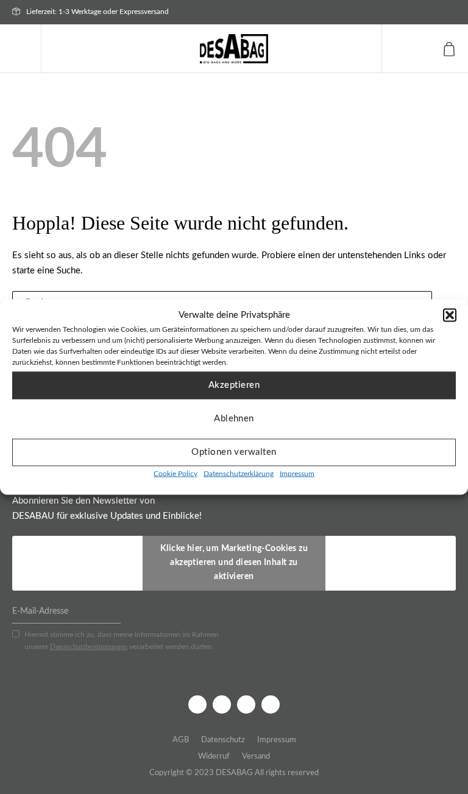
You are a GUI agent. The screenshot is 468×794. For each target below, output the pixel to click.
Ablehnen (234, 418)
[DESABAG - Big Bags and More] (234, 48)
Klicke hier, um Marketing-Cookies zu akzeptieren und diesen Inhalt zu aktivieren (234, 562)
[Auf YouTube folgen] (270, 704)
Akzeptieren (234, 385)
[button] (450, 315)
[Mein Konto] (423, 48)
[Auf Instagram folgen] (222, 704)
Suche (396, 48)
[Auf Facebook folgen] (197, 704)
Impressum (297, 473)
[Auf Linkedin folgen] (246, 704)
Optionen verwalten (233, 452)
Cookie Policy (175, 473)
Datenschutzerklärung (239, 473)
